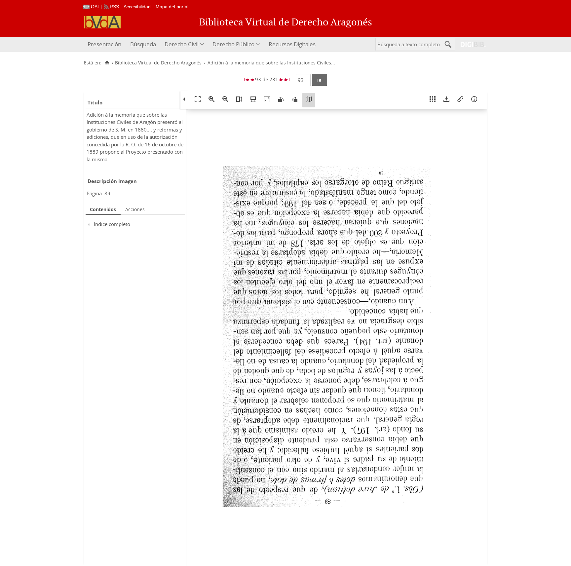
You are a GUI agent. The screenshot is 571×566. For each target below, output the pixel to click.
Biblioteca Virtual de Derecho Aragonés (158, 63)
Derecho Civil (182, 44)
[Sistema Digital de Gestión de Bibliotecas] (470, 44)
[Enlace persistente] (460, 100)
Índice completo (112, 224)
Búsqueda (143, 44)
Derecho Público (233, 44)
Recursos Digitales (292, 44)
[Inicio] (107, 62)
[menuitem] (105, 44)
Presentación (104, 44)
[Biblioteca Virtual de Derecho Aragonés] (102, 22)
